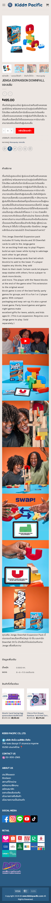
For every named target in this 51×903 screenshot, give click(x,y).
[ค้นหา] (10, 5)
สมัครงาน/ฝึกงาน (10, 785)
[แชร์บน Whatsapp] (4, 148)
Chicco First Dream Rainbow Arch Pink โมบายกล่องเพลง (38, 714)
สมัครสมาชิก (8, 789)
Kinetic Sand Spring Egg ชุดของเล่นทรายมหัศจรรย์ (12, 714)
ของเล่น (22, 142)
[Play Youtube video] (25, 341)
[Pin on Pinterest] (25, 148)
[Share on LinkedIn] (30, 148)
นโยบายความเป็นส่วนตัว (13, 799)
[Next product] (4, 94)
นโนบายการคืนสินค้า (11, 796)
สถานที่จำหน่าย (9, 781)
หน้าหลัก (5, 75)
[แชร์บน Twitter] (15, 148)
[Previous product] (10, 94)
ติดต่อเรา (6, 778)
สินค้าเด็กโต (29, 75)
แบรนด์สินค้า (16, 75)
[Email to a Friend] (20, 148)
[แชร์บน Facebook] (10, 148)
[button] (4, 4)
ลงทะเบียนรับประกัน (11, 792)
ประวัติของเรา (8, 774)
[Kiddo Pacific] (29, 5)
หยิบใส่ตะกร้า (25, 130)
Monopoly (40, 75)
